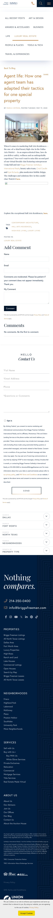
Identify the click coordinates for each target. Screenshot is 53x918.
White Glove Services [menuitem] (15, 759)
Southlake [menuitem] (8, 721)
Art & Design (36, 18)
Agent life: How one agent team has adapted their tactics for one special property (24, 88)
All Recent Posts (15, 18)
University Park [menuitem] (10, 725)
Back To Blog (9, 68)
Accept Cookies (26, 913)
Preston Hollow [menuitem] (10, 717)
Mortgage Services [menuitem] (12, 774)
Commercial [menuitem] (9, 770)
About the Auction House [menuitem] (15, 823)
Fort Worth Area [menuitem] (11, 646)
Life (8, 36)
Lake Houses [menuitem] (9, 661)
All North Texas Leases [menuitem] (14, 679)
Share (45, 74)
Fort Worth (10, 526)
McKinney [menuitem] (8, 710)
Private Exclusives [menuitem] (12, 763)
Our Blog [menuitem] (8, 816)
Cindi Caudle (42, 168)
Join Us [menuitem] (7, 808)
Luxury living (34, 231)
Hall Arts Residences (21, 227)
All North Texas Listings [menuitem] (14, 638)
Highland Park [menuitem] (10, 702)
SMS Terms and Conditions (28, 475)
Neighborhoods (12, 543)
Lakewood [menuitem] (8, 706)
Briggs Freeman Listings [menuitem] (14, 635)
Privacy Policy (37, 315)
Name (6, 254)
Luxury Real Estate (25, 36)
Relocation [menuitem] (8, 767)
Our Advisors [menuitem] (9, 805)
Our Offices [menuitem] (9, 812)
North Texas (10, 534)
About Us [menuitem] (8, 801)
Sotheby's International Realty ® (12, 841)
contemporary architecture (25, 223)
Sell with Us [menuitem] (9, 748)
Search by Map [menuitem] (10, 672)
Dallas (7, 517)
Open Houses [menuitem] (10, 668)
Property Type (11, 552)
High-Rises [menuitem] (8, 653)
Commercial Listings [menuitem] (13, 665)
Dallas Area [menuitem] (9, 642)
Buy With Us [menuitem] (11, 755)
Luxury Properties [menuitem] (11, 650)
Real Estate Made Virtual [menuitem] (15, 781)
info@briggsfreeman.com (27, 607)
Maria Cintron (13, 108)
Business (38, 27)
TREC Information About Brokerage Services (18, 863)
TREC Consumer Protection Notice (15, 859)
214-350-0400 (33, 3)
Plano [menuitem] (6, 714)
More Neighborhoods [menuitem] (13, 729)
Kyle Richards (13, 172)
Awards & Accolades (17, 27)
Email (6, 265)
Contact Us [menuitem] (9, 819)
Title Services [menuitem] (10, 778)
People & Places (14, 45)
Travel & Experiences (17, 54)
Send (26, 490)
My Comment (10, 289)
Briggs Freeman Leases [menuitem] (14, 676)
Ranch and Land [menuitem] (11, 657)
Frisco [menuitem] (6, 699)
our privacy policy (9, 475)
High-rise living (19, 231)
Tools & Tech (35, 45)
